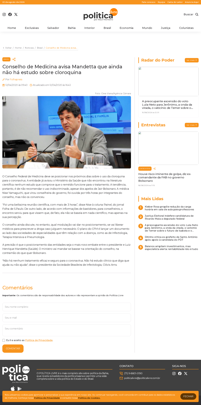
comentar (13, 348)
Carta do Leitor (175, 2)
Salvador (53, 28)
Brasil (107, 28)
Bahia (72, 28)
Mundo (147, 28)
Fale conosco (149, 2)
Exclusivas (32, 28)
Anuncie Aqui (192, 2)
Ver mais (191, 60)
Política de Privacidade (39, 340)
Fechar (188, 396)
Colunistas (186, 28)
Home (12, 28)
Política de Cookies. (89, 398)
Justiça (165, 28)
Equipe (161, 2)
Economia (126, 28)
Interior (89, 28)
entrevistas (144, 169)
